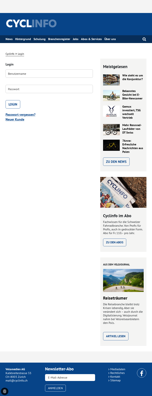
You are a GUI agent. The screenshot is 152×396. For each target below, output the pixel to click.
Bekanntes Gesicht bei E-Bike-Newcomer (132, 94)
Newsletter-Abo (59, 369)
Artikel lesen (115, 336)
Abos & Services (91, 39)
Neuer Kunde (15, 119)
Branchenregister (59, 39)
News (9, 39)
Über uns (110, 39)
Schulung (40, 39)
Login (21, 53)
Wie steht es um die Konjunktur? (132, 77)
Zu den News (116, 162)
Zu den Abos (114, 242)
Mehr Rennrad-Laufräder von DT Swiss (132, 128)
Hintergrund (23, 39)
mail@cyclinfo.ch (17, 380)
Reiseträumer (115, 298)
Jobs (75, 39)
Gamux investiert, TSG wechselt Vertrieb (131, 112)
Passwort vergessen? (20, 114)
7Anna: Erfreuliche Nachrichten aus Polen (132, 146)
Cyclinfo (10, 53)
